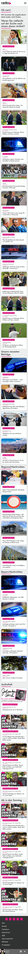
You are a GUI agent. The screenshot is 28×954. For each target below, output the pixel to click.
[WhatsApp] (6, 919)
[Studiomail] (17, 919)
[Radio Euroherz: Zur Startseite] (12, 3)
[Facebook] (10, 919)
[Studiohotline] (21, 919)
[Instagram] (14, 919)
